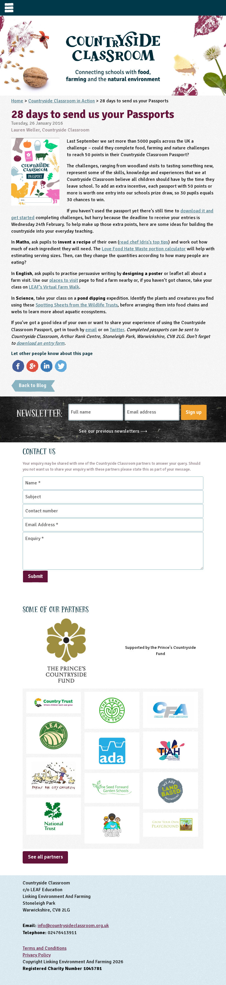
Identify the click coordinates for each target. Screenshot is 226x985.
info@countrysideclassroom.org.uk (73, 926)
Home (17, 101)
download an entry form (40, 343)
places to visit (63, 280)
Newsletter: (39, 412)
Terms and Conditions (45, 948)
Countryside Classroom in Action (61, 101)
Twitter (117, 330)
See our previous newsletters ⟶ (113, 431)
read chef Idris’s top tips (143, 242)
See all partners (45, 857)
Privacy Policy (37, 955)
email (91, 330)
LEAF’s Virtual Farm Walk (54, 287)
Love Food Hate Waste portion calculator (144, 249)
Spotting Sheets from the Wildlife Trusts (77, 305)
